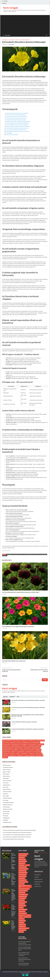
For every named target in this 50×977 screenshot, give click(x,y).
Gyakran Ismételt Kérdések (12, 134)
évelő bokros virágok (29, 755)
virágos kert (38, 753)
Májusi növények (6, 789)
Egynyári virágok (6, 771)
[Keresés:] (25, 679)
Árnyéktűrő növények (8, 767)
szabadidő (38, 749)
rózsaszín (22, 749)
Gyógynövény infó (38, 881)
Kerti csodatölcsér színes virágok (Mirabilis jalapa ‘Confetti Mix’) (18, 626)
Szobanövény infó (38, 879)
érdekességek (9, 554)
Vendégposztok (6, 817)
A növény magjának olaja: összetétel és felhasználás (17, 123)
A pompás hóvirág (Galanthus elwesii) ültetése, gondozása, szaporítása (27, 729)
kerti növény (6, 744)
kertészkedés (6, 746)
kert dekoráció (25, 742)
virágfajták (24, 753)
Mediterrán (5, 793)
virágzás (5, 755)
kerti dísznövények (35, 742)
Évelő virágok (6, 778)
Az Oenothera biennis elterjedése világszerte (16, 114)
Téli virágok (5, 815)
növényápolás (6, 749)
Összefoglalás (9, 133)
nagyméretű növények (8, 747)
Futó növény (6, 782)
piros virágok (15, 749)
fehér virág (6, 742)
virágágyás (12, 755)
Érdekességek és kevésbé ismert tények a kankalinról (17, 131)
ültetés (5, 757)
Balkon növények (7, 769)
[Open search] (46, 35)
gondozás (12, 742)
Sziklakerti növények (7, 804)
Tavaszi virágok (11, 39)
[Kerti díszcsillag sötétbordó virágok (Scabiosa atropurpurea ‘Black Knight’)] (25, 577)
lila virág (24, 746)
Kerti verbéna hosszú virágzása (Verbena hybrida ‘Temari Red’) (16, 836)
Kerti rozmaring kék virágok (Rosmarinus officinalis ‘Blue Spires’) (17, 832)
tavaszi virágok (36, 751)
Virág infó (36, 877)
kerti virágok (24, 744)
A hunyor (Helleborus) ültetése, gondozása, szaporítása (24, 721)
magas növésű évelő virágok (34, 746)
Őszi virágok (5, 800)
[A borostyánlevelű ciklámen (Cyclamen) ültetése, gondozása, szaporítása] (6, 700)
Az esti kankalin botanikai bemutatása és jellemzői (17, 113)
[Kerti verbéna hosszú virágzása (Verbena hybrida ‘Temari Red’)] (6, 905)
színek (13, 751)
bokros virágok (17, 740)
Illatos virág (5, 787)
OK (23, 975)
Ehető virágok (6, 774)
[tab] (5, 696)
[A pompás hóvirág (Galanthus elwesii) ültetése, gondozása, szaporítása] (6, 729)
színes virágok (20, 751)
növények (36, 554)
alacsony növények (7, 740)
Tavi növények (6, 813)
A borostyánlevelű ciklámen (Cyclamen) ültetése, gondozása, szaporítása (28, 700)
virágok (31, 753)
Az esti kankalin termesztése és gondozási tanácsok (17, 128)
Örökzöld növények (7, 798)
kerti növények (15, 744)
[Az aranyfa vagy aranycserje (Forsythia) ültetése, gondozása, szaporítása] (6, 707)
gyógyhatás (25, 554)
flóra (20, 554)
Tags (18, 696)
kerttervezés (32, 744)
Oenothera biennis (43, 554)
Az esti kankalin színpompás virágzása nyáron (16, 118)
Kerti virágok (10, 7)
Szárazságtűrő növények (8, 802)
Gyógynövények (6, 785)
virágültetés (20, 755)
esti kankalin (16, 554)
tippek (12, 753)
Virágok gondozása (25, 39)
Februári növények (7, 780)
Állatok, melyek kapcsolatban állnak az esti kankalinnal (18, 126)
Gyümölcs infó (37, 886)
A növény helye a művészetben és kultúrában (16, 129)
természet (5, 555)
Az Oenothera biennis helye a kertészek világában (17, 124)
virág (18, 753)
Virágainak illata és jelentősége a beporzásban (16, 119)
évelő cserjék (39, 755)
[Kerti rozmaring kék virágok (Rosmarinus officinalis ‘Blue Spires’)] (6, 873)
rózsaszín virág (30, 749)
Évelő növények (6, 776)
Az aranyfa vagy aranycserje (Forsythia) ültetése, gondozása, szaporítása (28, 707)
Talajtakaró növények (7, 809)
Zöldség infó (37, 884)
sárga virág (28, 751)
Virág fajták (18, 39)
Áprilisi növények (7, 765)
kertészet (31, 554)
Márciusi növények (7, 791)
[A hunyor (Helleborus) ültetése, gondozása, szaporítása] (6, 722)
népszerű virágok (18, 747)
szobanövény (6, 751)
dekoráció (24, 740)
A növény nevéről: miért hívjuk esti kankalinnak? (16, 116)
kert (19, 742)
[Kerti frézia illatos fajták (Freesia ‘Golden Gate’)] (25, 645)
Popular (5, 696)
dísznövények (40, 740)
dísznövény (32, 740)
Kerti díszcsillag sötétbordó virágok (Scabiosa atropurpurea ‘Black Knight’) (20, 592)
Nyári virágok (5, 39)
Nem (27, 975)
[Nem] (48, 973)
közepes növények (16, 746)
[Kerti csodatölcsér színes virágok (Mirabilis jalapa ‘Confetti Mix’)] (25, 611)
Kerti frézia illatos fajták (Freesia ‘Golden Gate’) (14, 661)
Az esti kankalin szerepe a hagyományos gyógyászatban (18, 121)
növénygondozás (35, 747)
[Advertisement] (25, 24)
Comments (12, 696)
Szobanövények (6, 806)
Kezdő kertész (37, 874)
